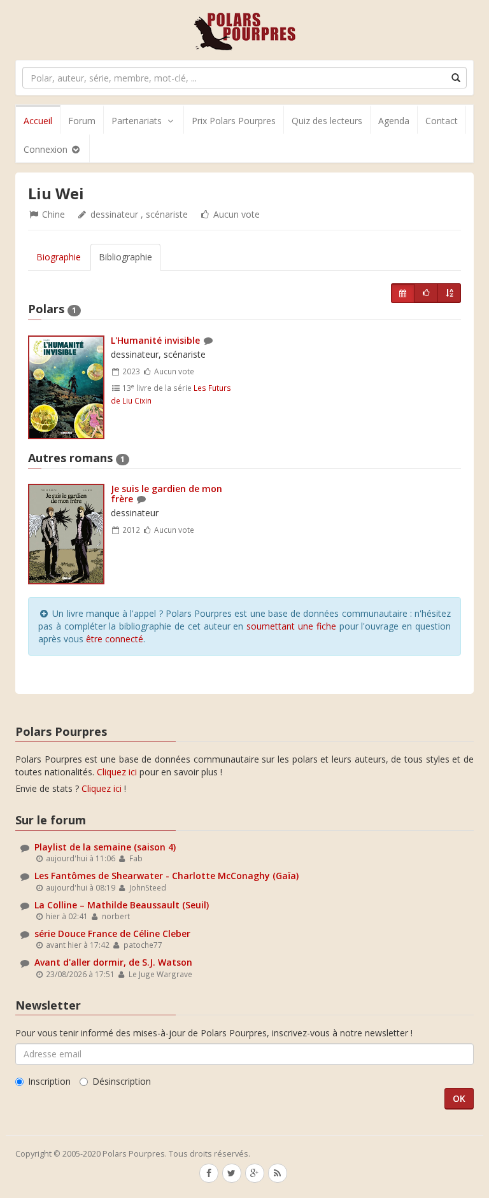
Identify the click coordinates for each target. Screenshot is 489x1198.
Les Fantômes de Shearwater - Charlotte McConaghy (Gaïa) (166, 876)
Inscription (49, 1081)
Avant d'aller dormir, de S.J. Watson (113, 962)
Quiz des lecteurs (327, 121)
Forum (82, 121)
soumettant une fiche (291, 626)
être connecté (114, 639)
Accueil (38, 121)
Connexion (47, 149)
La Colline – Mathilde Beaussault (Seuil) (121, 905)
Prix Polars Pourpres (234, 121)
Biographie (58, 257)
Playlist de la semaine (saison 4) (105, 847)
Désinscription (121, 1081)
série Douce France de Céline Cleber (112, 933)
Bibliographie (125, 257)
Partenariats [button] (136, 121)
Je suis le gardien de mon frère (166, 493)
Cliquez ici (117, 772)
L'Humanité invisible (155, 340)
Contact (441, 121)
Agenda (393, 121)
